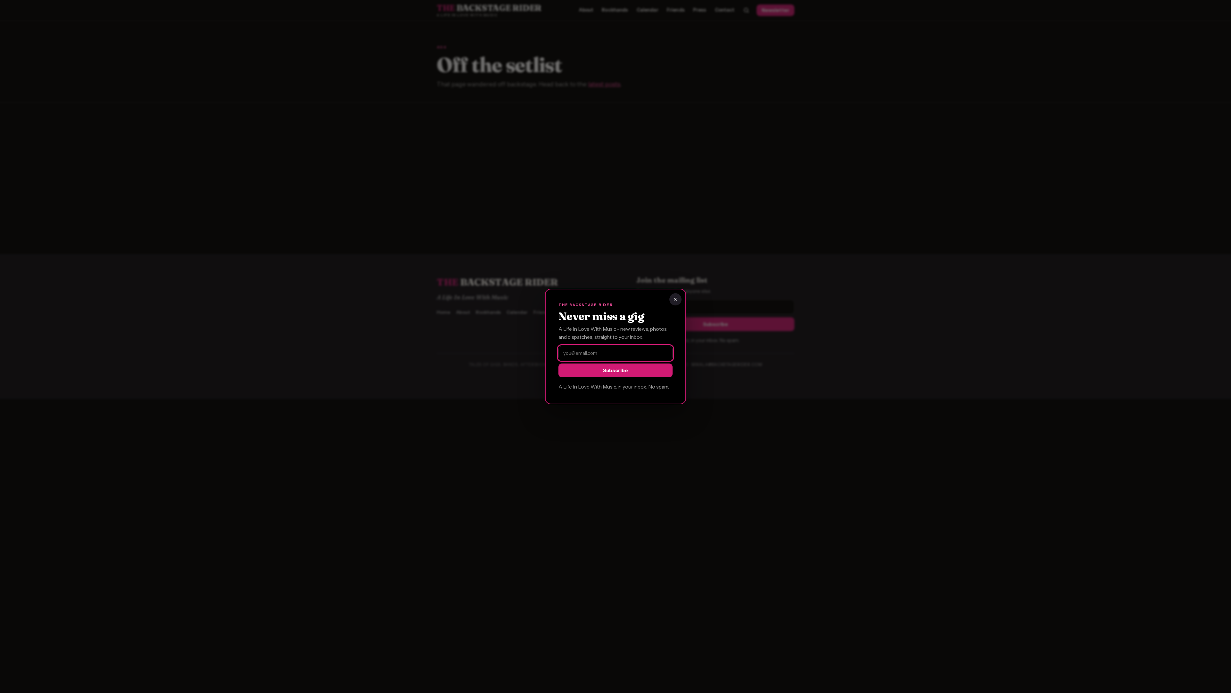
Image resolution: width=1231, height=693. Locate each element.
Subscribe (615, 370)
